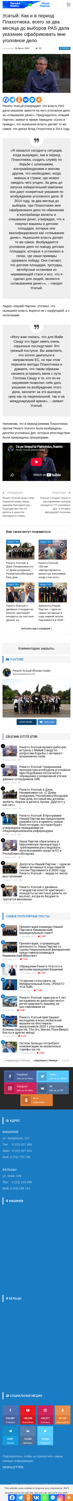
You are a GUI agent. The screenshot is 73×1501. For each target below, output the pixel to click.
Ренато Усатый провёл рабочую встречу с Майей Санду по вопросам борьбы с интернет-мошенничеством (42, 751)
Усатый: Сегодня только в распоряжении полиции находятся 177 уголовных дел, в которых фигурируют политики (55, 505)
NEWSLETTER (13, 1467)
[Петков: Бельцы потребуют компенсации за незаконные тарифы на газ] (10, 1047)
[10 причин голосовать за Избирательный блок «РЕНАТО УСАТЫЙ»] (10, 984)
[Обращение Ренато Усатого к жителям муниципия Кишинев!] (10, 970)
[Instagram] (61, 1497)
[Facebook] (6, 100)
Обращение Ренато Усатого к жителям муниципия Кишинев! (41, 968)
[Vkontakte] (26, 100)
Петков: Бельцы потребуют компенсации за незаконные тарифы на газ (40, 1046)
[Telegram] (12, 100)
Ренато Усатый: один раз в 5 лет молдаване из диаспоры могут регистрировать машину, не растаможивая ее (42, 1002)
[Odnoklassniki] (19, 100)
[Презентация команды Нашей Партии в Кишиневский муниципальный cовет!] (10, 930)
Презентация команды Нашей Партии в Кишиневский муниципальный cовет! (41, 930)
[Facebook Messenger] (32, 100)
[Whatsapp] (45, 1497)
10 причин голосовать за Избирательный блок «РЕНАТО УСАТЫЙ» (41, 984)
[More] (39, 100)
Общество (13, 542)
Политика (64, 48)
